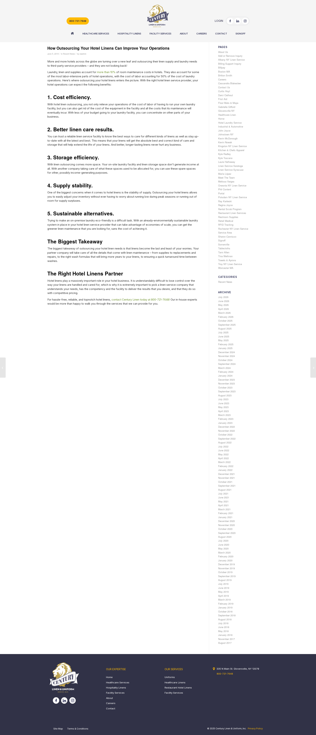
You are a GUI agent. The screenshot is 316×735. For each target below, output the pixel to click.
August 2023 (225, 395)
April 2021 (223, 505)
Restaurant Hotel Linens (178, 687)
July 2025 (223, 332)
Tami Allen (223, 252)
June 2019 (223, 588)
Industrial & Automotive (230, 126)
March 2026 (224, 312)
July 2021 (223, 493)
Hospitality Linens (116, 687)
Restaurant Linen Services (232, 213)
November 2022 (226, 430)
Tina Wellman (225, 256)
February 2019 (225, 603)
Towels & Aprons (227, 260)
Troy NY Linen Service (230, 264)
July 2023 (223, 399)
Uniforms (170, 677)
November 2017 (226, 639)
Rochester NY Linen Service (233, 228)
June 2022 (223, 450)
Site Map (58, 728)
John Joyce (224, 130)
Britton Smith (225, 75)
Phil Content (224, 189)
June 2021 (223, 497)
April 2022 (223, 458)
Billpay (221, 67)
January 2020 (225, 560)
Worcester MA (225, 268)
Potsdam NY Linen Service (232, 197)
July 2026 (223, 297)
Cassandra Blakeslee (229, 83)
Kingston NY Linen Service (232, 146)
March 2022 (224, 462)
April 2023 (223, 411)
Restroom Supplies (228, 217)
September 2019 (227, 576)
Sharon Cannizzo (227, 236)
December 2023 (226, 379)
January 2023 (225, 423)
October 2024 (225, 360)
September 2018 (227, 615)
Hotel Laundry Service (230, 122)
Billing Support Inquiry (229, 63)
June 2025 (223, 336)
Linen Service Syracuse (230, 169)
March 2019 (224, 599)
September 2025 (227, 324)
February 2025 (225, 344)
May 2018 (223, 631)
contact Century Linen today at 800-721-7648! (141, 299)
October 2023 (225, 387)
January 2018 (225, 635)
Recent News (69, 53)
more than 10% (106, 72)
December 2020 (226, 521)
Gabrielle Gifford (226, 107)
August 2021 (225, 489)
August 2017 (225, 643)
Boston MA (224, 71)
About (109, 698)
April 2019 (223, 595)
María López (224, 173)
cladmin (83, 53)
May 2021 (223, 501)
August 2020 (225, 536)
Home (221, 118)
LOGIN (219, 21)
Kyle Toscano (225, 158)
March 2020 (224, 552)
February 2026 (225, 317)
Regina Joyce (225, 205)
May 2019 (223, 591)
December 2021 (226, 474)
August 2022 (225, 442)
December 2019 (226, 564)
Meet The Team (226, 177)
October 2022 (225, 434)
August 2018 (225, 619)
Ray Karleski (225, 201)
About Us (223, 52)
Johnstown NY (226, 134)
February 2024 (225, 371)
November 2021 (226, 477)
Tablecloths (224, 248)
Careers (222, 79)
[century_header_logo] (158, 16)
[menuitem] (72, 33)
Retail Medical (225, 221)
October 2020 (225, 529)
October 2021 (225, 482)
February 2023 (225, 419)
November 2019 (226, 568)
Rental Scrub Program (230, 209)
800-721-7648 (77, 21)
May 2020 (223, 548)
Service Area (225, 232)
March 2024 (224, 368)
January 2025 (225, 348)
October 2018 (225, 611)
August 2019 (225, 580)
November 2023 (226, 383)
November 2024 (226, 356)
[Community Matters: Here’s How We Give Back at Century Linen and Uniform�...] (3, 368)
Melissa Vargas (226, 181)
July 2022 (223, 446)
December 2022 (226, 426)
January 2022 (225, 470)
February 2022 (225, 466)
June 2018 (223, 627)
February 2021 (225, 513)
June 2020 (223, 544)
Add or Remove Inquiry (230, 56)
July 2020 (223, 540)
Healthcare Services (117, 682)
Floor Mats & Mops (228, 103)
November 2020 (226, 525)
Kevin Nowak (225, 142)
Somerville (223, 244)
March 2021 (224, 509)
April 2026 (223, 309)
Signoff (221, 240)
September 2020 (227, 533)
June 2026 (223, 301)
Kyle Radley (224, 154)
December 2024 (226, 352)
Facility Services (115, 692)
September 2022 (227, 438)
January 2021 (225, 517)
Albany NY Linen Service (231, 59)
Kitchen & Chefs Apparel (231, 150)
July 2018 (223, 623)
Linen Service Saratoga (230, 166)
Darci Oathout (225, 95)
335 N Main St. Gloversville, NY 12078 (238, 668)
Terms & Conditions (77, 728)
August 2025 (225, 328)
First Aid (222, 99)
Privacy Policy (255, 728)
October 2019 (225, 572)
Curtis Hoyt (224, 91)
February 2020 (225, 556)
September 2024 (227, 364)
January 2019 (225, 607)
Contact (110, 708)
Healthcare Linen (227, 114)
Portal (221, 193)
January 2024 (225, 375)
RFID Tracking (225, 224)
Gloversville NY (226, 110)
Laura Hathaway (226, 162)
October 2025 (225, 320)
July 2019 (223, 584)
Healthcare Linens (175, 682)
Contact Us (224, 87)
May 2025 (223, 340)
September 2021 (227, 485)
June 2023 (223, 403)
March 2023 (224, 415)
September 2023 (227, 391)
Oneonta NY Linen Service (232, 185)
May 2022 (223, 454)
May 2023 (223, 407)
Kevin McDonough (228, 138)
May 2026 (223, 305)
